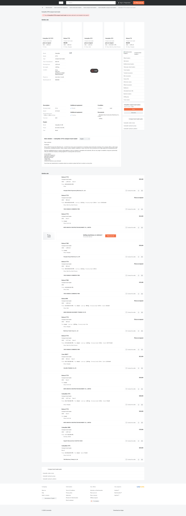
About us (44, 490)
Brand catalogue (70, 500)
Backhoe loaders (127, 93)
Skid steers (126, 61)
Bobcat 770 (129, 38)
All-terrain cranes (128, 81)
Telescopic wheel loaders (129, 67)
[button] (138, 190)
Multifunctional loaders (129, 64)
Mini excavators (127, 76)
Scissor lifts (126, 79)
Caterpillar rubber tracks (129, 122)
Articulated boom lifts (128, 90)
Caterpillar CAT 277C (48, 38)
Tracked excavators (128, 73)
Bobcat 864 (65, 298)
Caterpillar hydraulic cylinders (130, 128)
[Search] (67, 3)
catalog (101, 118)
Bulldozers (126, 87)
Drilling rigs (126, 96)
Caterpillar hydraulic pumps (130, 125)
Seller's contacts (45, 495)
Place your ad (110, 235)
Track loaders (127, 70)
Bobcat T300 (65, 243)
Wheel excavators (128, 84)
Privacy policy (69, 492)
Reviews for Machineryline (72, 497)
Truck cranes (127, 99)
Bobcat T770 (67, 38)
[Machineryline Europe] (49, 2)
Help (43, 492)
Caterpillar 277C (88, 38)
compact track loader (60, 58)
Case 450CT (65, 354)
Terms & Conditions (70, 490)
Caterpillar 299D (66, 427)
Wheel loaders (127, 58)
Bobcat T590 (65, 280)
